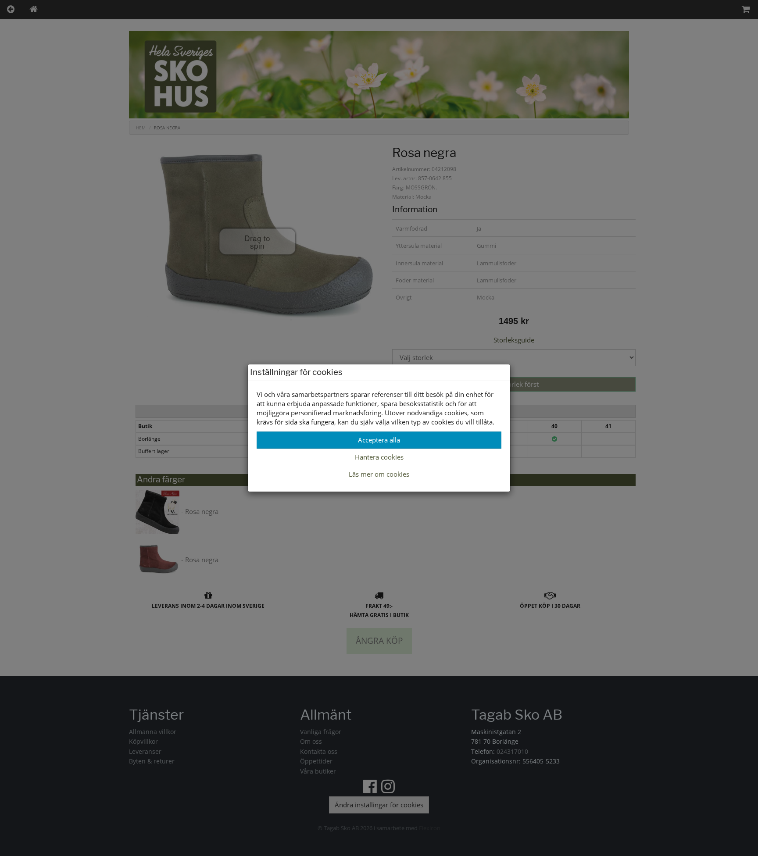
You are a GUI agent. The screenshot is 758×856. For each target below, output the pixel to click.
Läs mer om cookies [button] (379, 474)
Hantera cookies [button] (379, 457)
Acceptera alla (379, 439)
